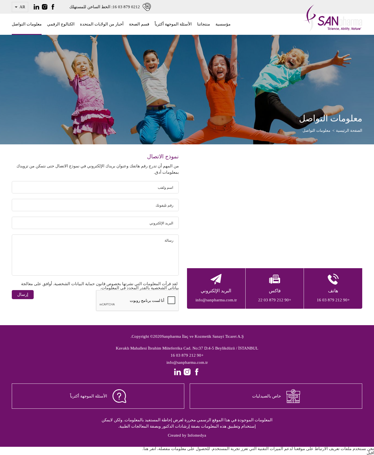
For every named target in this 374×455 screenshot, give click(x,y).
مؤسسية (223, 24)
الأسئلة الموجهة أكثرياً (173, 24)
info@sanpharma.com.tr (187, 362)
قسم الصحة (139, 24)
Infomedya (197, 435)
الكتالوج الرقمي (60, 24)
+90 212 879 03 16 (187, 355)
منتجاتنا (203, 24)
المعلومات (151, 284)
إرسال (22, 294)
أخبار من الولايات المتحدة (101, 24)
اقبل (370, 453)
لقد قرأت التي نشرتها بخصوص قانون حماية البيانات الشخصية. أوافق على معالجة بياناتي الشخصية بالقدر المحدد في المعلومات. (100, 286)
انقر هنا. (149, 449)
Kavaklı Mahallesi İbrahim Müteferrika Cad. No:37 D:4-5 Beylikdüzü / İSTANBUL (187, 348)
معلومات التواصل (27, 24)
